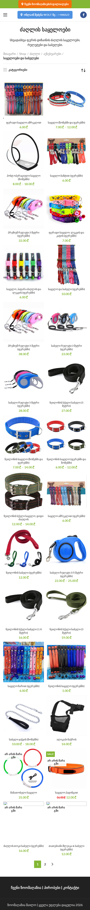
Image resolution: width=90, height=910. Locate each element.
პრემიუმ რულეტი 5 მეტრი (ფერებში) (23, 347)
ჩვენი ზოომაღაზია (26, 887)
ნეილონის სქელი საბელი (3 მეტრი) (66, 631)
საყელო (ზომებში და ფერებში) (66, 122)
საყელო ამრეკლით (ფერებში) (66, 516)
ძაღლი (35, 54)
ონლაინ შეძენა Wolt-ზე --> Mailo (46, 14)
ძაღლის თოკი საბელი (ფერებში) (23, 846)
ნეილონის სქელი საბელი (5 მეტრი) (66, 404)
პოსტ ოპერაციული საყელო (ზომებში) (23, 177)
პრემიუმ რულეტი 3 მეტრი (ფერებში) (23, 234)
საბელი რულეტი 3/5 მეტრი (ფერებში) (66, 574)
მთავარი (9, 54)
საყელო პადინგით (66, 792)
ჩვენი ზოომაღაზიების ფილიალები (46, 4)
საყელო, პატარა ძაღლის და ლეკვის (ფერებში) (23, 290)
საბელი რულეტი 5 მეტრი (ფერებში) (23, 404)
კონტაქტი (71, 887)
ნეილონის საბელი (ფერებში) (24, 572)
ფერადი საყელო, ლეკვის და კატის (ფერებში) (66, 234)
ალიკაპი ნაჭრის (66, 739)
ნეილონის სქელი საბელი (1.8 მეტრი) (24, 631)
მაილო (31, 905)
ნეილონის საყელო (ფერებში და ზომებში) (66, 461)
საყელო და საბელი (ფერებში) (66, 289)
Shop (22, 54)
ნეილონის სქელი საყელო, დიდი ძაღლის (23, 517)
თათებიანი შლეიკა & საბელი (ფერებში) (66, 847)
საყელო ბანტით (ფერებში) (66, 175)
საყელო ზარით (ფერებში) (24, 686)
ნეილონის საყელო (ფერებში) (66, 686)
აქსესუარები (52, 54)
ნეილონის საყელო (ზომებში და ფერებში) (24, 461)
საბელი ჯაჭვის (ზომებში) (23, 739)
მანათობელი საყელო (23, 792)
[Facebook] (83, 15)
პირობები (52, 887)
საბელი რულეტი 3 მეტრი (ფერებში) (66, 347)
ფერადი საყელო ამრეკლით (23, 122)
